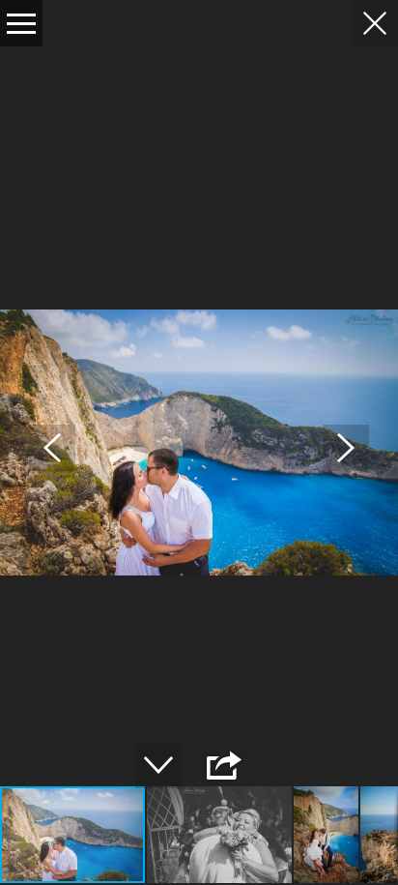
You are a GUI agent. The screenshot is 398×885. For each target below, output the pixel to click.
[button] (52, 448)
